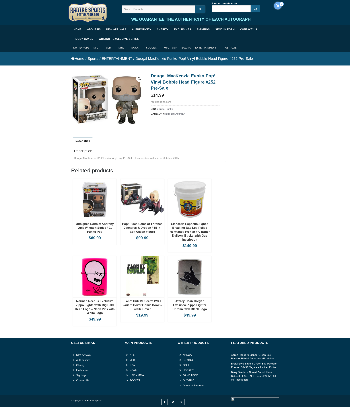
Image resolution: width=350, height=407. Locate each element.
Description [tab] (82, 140)
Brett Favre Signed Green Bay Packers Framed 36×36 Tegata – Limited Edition (254, 365)
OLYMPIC (188, 380)
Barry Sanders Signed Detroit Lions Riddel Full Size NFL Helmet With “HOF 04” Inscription (254, 376)
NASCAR (188, 354)
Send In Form (225, 29)
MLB (108, 48)
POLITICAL (230, 48)
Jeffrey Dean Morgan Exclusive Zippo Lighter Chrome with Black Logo (189, 305)
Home (78, 29)
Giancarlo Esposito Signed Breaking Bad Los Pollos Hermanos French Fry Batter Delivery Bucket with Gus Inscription (190, 231)
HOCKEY (188, 370)
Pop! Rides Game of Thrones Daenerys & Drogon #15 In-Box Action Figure (142, 227)
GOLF (186, 365)
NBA (121, 48)
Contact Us (248, 29)
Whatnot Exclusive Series (119, 39)
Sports (93, 58)
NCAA (135, 48)
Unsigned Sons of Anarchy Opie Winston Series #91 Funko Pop (95, 227)
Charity (163, 29)
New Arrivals (116, 29)
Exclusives (182, 29)
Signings (203, 29)
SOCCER (151, 48)
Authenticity (141, 29)
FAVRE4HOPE (81, 48)
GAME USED (190, 375)
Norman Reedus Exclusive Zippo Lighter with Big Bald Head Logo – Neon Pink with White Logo (95, 307)
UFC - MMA (171, 48)
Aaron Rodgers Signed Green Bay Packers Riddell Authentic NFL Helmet (253, 356)
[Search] (200, 9)
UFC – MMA (137, 375)
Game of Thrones (193, 385)
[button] (139, 78)
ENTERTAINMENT (205, 48)
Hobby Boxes (83, 39)
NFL (96, 48)
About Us (94, 29)
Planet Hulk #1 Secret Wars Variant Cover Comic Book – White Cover (142, 305)
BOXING (186, 48)
